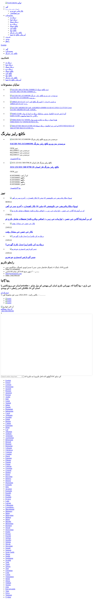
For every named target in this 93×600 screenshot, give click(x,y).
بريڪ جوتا (13, 20)
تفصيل (12, 159)
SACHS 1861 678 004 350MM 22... (23, 92)
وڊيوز (7, 39)
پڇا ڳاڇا (18, 159)
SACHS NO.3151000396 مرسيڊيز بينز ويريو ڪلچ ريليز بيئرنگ (37, 144)
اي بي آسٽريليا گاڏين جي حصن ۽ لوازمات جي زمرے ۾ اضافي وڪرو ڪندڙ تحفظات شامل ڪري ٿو (48, 219)
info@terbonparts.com (13, 274)
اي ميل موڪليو (6, 309)
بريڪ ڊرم (13, 24)
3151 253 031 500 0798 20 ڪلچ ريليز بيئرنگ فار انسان (34, 167)
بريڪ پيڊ (13, 18)
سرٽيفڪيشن (15, 13)
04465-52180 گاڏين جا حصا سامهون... (24, 116)
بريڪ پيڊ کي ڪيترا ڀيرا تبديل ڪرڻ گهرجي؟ (24, 244)
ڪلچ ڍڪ (13, 30)
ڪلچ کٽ (13, 28)
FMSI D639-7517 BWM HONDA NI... (24, 122)
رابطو (7, 41)
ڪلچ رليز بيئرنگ (16, 33)
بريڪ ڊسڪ (14, 22)
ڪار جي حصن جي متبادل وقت (19, 232)
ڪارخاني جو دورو (16, 11)
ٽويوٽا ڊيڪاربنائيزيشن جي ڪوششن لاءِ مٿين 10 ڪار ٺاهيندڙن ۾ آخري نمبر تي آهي (41, 206)
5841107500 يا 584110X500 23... (22, 128)
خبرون (7, 37)
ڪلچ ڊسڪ (14, 26)
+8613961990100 (7, 311)
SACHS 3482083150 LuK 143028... (23, 110)
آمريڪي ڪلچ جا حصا (18, 35)
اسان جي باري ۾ (12, 9)
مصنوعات (9, 15)
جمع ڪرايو (5, 293)
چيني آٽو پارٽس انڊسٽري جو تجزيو (20, 257)
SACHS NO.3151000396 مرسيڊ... (22, 98)
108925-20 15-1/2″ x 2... (19, 104)
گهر (6, 7)
